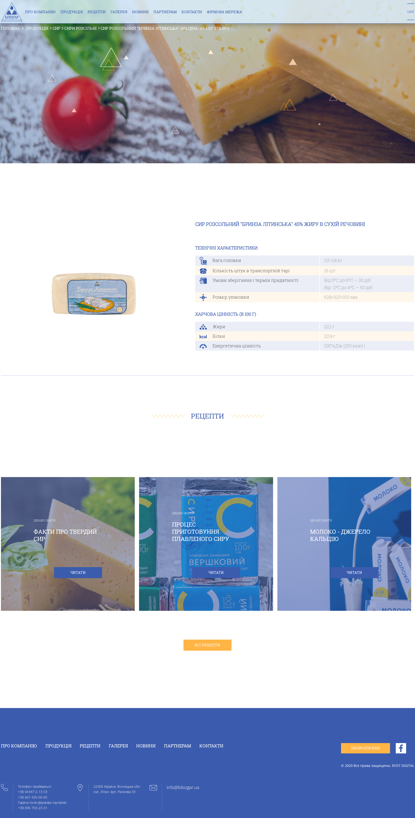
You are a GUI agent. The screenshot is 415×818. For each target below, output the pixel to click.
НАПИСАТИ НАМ (365, 748)
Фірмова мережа (224, 12)
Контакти (192, 12)
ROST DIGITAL (403, 765)
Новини (140, 12)
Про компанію (40, 12)
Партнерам (165, 12)
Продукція (72, 12)
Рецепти (97, 12)
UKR (410, 11)
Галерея (118, 12)
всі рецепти (207, 645)
